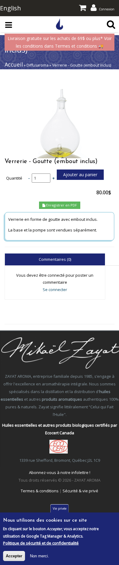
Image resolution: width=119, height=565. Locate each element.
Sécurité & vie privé (80, 491)
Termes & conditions (40, 491)
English (10, 8)
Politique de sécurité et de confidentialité (41, 543)
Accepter (14, 556)
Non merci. (39, 556)
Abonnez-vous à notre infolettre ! (59, 472)
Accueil (14, 64)
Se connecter (55, 289)
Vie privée (60, 508)
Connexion (106, 9)
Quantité (14, 178)
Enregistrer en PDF (61, 205)
